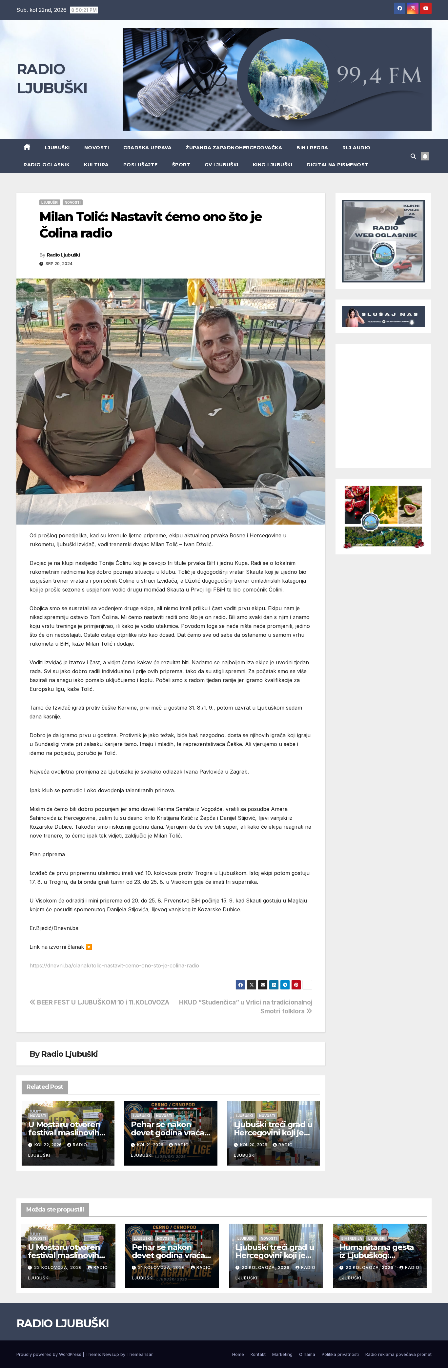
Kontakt (258, 1354)
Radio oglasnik (47, 165)
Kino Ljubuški (273, 165)
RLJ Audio (356, 148)
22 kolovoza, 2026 (58, 1267)
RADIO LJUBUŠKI (62, 1323)
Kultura (96, 165)
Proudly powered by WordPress (49, 1354)
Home (238, 1354)
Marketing (282, 1354)
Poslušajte (140, 165)
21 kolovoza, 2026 (162, 1267)
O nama (307, 1354)
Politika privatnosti (340, 1354)
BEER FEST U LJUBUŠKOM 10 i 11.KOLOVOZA (102, 1002)
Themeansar (140, 1354)
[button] (413, 156)
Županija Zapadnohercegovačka (234, 148)
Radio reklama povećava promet (398, 1354)
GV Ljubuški (221, 165)
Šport (181, 165)
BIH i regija (312, 148)
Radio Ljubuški (63, 255)
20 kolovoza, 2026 (266, 1267)
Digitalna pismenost (338, 165)
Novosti (96, 148)
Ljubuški (57, 148)
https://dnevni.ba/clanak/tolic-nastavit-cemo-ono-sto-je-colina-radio (114, 965)
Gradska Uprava (147, 148)
